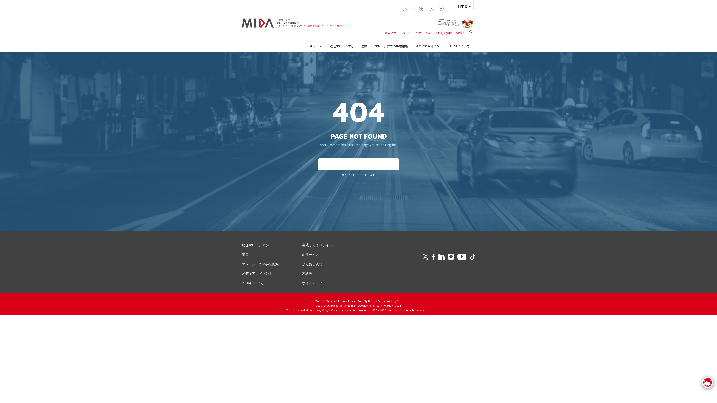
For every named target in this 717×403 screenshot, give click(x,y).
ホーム (318, 46)
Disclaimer (384, 301)
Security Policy (366, 301)
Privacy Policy (346, 301)
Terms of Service (325, 301)
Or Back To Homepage (358, 174)
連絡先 (460, 33)
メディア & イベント (429, 46)
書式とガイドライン (398, 33)
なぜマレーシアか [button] (342, 46)
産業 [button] (364, 46)
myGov (397, 301)
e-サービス (422, 33)
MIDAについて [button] (460, 46)
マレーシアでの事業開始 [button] (391, 46)
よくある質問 (443, 33)
